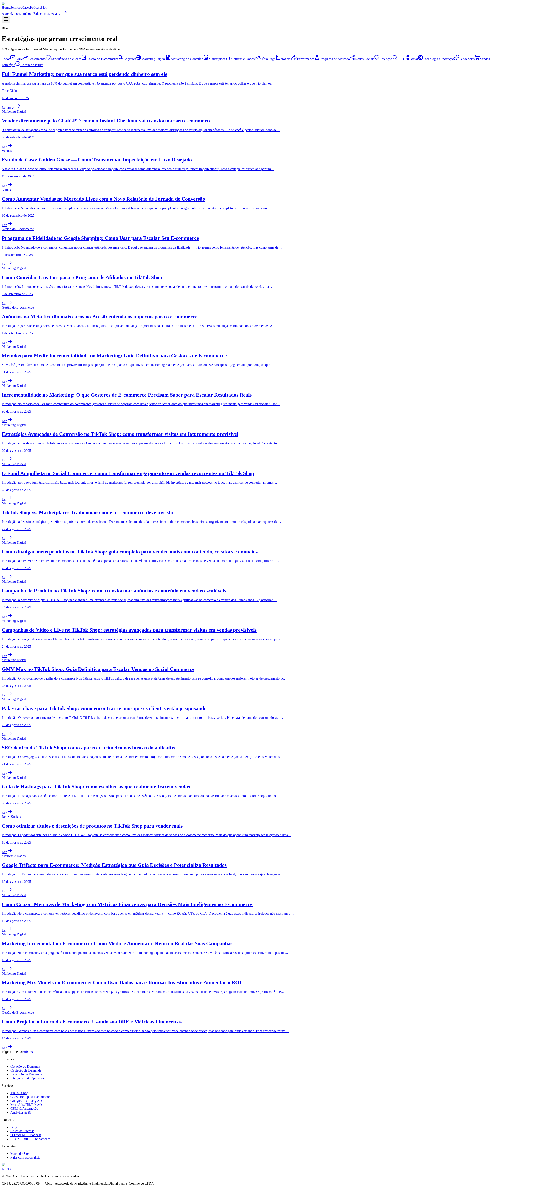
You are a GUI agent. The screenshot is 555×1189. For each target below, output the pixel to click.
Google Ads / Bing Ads (26, 1101)
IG (3, 1169)
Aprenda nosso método (17, 13)
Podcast (35, 7)
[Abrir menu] (6, 19)
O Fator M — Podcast (25, 1135)
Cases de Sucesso (22, 1131)
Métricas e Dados (243, 59)
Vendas (485, 59)
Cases (26, 7)
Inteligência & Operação (27, 1078)
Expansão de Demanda (26, 1074)
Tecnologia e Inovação (438, 59)
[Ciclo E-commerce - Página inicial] (16, 3)
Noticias (286, 59)
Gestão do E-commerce (102, 59)
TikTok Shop (19, 1093)
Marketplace (217, 59)
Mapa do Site (19, 1153)
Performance (305, 59)
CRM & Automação (24, 1108)
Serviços (16, 7)
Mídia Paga (267, 59)
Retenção (385, 59)
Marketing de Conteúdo (187, 59)
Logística (130, 59)
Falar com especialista (25, 1157)
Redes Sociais (364, 59)
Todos (6, 59)
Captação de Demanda (25, 1070)
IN (7, 1169)
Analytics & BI (20, 1112)
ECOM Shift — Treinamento (30, 1139)
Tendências (467, 59)
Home (6, 7)
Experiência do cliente (66, 59)
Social (413, 59)
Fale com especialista (47, 13)
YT (11, 1169)
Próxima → (30, 1052)
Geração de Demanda (25, 1066)
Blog (44, 7)
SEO (400, 59)
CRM (19, 59)
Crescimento (37, 59)
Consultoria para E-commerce (30, 1097)
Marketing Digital (153, 59)
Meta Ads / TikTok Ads (26, 1104)
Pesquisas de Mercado (335, 59)
